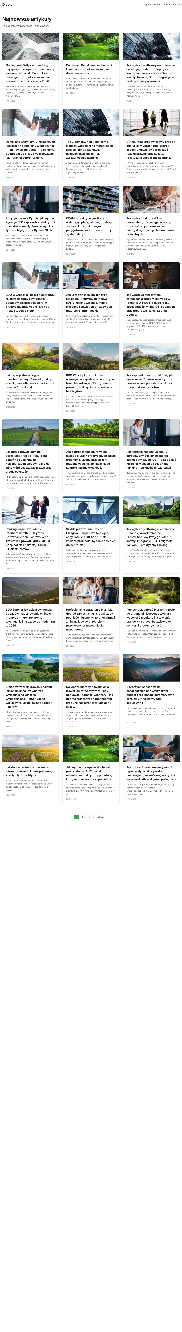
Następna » (101, 817)
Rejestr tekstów (152, 4)
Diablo (7, 4)
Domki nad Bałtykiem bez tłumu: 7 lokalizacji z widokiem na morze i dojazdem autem (89, 69)
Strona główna (172, 4)
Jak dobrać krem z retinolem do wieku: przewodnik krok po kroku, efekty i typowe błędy (29, 771)
